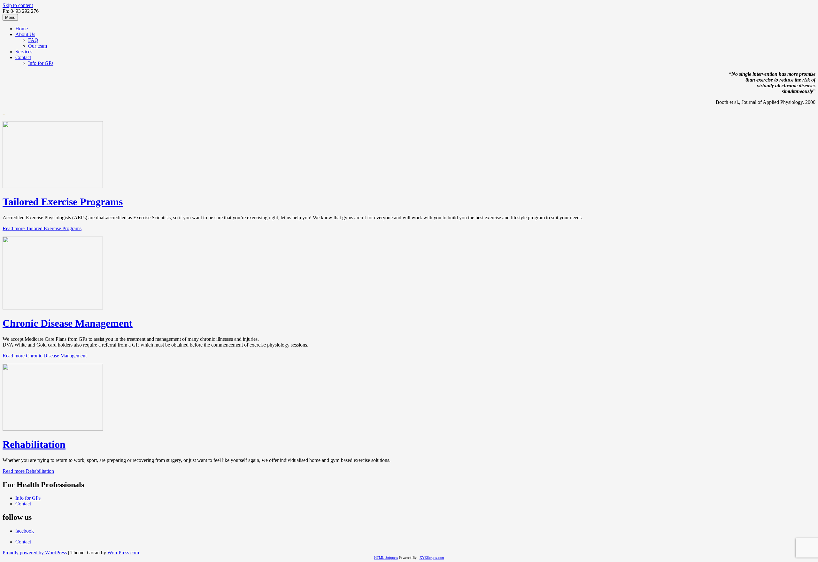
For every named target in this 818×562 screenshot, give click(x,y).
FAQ (33, 40)
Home (21, 28)
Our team (37, 46)
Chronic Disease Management (68, 323)
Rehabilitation (34, 444)
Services (23, 51)
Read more (42, 228)
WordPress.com (123, 552)
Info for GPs (40, 63)
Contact (23, 57)
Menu (10, 17)
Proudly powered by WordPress (35, 552)
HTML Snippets (386, 557)
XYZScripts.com (432, 557)
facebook (24, 531)
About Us (25, 34)
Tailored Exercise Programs (63, 201)
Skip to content (18, 5)
